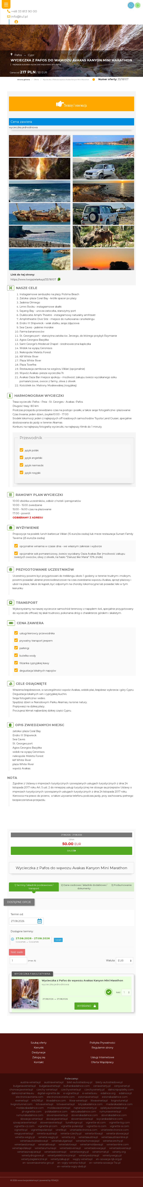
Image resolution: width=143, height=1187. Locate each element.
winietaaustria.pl (88, 1137)
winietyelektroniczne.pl (61, 1155)
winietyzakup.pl (60, 1159)
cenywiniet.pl (122, 1086)
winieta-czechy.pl (71, 1133)
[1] (126, 992)
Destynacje (39, 1052)
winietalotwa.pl (68, 1144)
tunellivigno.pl (74, 1122)
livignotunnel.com (21, 1104)
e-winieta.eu (89, 1093)
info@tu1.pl (19, 16)
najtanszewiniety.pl (85, 1107)
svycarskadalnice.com (109, 1118)
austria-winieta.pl (30, 1082)
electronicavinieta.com (29, 1096)
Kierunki (39, 1047)
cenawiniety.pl (102, 1086)
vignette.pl (20, 1129)
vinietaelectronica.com (83, 1129)
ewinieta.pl (21, 1100)
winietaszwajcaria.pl (29, 1151)
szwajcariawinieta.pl (25, 1122)
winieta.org (68, 1137)
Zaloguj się (38, 1057)
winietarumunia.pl (45, 1148)
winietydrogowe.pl (33, 1155)
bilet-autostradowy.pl (79, 1082)
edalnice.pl (125, 1093)
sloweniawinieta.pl (82, 1118)
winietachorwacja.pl (87, 1140)
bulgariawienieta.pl (24, 1086)
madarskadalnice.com (119, 1104)
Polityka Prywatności (102, 1042)
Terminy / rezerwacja (75, 105)
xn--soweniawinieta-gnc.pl (38, 1162)
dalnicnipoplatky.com (121, 1089)
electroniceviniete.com (61, 1096)
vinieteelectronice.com (115, 1129)
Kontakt (39, 1062)
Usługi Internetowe (102, 1057)
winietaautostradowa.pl (34, 1140)
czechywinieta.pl (71, 1089)
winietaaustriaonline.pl (114, 1137)
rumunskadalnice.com (29, 1115)
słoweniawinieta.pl (51, 1122)
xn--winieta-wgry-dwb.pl (71, 1166)
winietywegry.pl (112, 1155)
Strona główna (23, 80)
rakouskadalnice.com (83, 1111)
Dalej (70, 850)
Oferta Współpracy (102, 1062)
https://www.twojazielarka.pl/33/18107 (33, 279)
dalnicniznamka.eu (23, 1093)
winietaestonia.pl (24, 1144)
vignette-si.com (119, 1126)
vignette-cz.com (24, 1126)
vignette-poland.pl (72, 1126)
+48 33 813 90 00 (24, 11)
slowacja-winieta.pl (31, 1118)
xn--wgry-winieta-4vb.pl (71, 1162)
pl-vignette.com (32, 1111)
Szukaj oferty (39, 1042)
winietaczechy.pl (113, 1140)
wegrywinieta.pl (23, 1133)
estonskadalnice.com (114, 1096)
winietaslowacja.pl (95, 1148)
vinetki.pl (61, 1129)
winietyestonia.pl (89, 1155)
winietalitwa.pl (46, 1144)
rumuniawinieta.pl (110, 1111)
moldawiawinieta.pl (58, 1107)
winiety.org (119, 1151)
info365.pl (37, 1100)
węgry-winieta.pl (82, 1159)
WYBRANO (84, 1006)
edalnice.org (108, 1093)
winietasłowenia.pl (55, 1151)
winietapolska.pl (21, 1148)
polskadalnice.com (56, 1111)
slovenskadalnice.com (84, 1115)
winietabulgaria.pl (61, 1140)
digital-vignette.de (48, 1093)
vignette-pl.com (47, 1126)
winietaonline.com (118, 1144)
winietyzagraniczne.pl (34, 1159)
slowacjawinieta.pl (57, 1118)
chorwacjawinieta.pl (21, 1089)
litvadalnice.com (56, 1100)
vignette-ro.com (96, 1126)
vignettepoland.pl (41, 1129)
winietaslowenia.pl (120, 1148)
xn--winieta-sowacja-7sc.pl (105, 1162)
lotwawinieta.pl (66, 1104)
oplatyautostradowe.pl (113, 1107)
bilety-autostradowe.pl (109, 1082)
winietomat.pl (100, 1151)
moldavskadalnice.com (30, 1107)
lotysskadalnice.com (90, 1104)
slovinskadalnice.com (114, 1115)
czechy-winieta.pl (46, 1089)
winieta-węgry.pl (48, 1137)
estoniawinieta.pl (88, 1096)
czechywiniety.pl (94, 1089)
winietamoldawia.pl (91, 1144)
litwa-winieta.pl (78, 1100)
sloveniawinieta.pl (57, 1115)
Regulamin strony (102, 1047)
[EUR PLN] (124, 960)
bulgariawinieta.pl (49, 1086)
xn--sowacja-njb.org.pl (109, 1159)
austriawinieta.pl (53, 1082)
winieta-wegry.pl (25, 1137)
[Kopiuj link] (59, 279)
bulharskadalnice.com (77, 1086)
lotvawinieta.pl (44, 1104)
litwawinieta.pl (99, 1100)
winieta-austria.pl (47, 1133)
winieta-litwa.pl (94, 1133)
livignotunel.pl (119, 1100)
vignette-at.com (96, 1122)
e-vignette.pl (71, 1093)
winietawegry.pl (79, 1151)
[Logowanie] (16, 22)
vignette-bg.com (119, 1122)
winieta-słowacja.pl (117, 1133)
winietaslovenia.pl (70, 1148)
